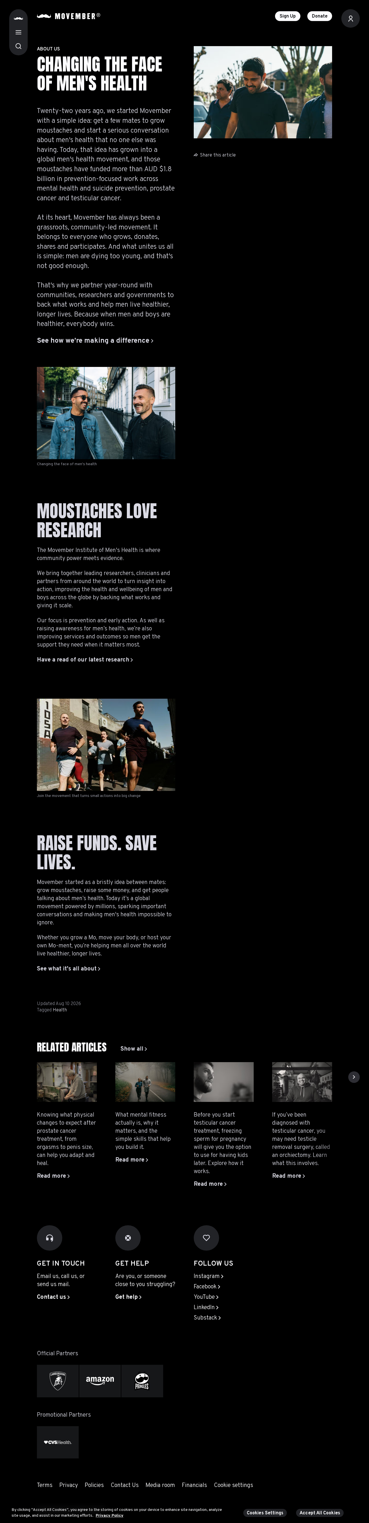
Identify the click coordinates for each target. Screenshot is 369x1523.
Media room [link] (160, 1485)
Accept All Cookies (320, 1513)
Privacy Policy (109, 1515)
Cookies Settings (265, 1513)
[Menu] (18, 32)
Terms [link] (44, 1485)
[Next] (354, 1077)
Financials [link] (194, 1485)
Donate (319, 16)
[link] (134, 1049)
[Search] (18, 46)
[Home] (18, 18)
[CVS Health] (58, 1442)
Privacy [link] (68, 1485)
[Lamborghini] (58, 1381)
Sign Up (288, 16)
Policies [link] (94, 1485)
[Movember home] (68, 16)
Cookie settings (233, 1485)
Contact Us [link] (125, 1485)
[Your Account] (350, 18)
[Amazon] (100, 1381)
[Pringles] (142, 1381)
